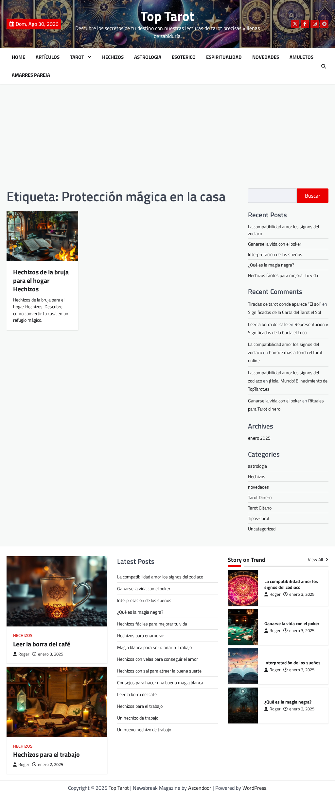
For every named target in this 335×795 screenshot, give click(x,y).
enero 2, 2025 (50, 764)
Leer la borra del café (268, 324)
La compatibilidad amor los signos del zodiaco (160, 576)
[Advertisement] (167, 136)
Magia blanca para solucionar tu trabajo (154, 647)
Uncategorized (261, 528)
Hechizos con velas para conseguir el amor (157, 659)
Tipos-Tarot (259, 518)
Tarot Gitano (260, 507)
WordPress (254, 788)
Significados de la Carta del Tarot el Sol (284, 312)
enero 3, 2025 (50, 654)
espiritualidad (224, 57)
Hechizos (113, 57)
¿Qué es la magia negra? (271, 264)
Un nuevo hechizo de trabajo (144, 729)
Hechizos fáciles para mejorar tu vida (283, 275)
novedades (258, 486)
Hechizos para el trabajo (46, 754)
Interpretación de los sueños (275, 254)
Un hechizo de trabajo (137, 717)
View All (316, 559)
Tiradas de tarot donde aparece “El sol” (284, 303)
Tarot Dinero (260, 497)
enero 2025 (259, 437)
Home (18, 57)
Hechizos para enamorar (140, 635)
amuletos (301, 57)
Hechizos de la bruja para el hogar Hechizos (41, 280)
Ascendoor (199, 788)
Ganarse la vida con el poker (274, 243)
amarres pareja (31, 75)
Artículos (48, 57)
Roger (23, 654)
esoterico (184, 57)
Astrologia (147, 57)
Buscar (312, 196)
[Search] (323, 66)
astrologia (257, 465)
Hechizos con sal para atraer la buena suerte (159, 670)
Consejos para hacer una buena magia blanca (160, 682)
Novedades (265, 57)
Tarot (77, 57)
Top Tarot (167, 16)
